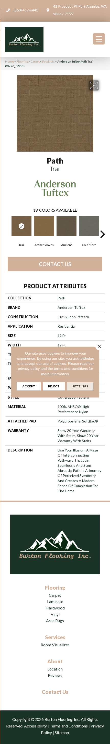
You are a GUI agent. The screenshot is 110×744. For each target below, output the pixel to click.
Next (102, 226)
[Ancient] (66, 226)
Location (55, 668)
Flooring (22, 61)
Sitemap (62, 732)
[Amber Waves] (44, 226)
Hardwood (55, 607)
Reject (54, 386)
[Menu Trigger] (99, 39)
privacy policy (29, 369)
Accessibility (35, 725)
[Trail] (21, 226)
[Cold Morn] (89, 226)
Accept (28, 386)
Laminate (55, 601)
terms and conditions (71, 369)
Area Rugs (55, 620)
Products (48, 61)
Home (9, 61)
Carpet (35, 61)
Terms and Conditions (69, 725)
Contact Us (55, 264)
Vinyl (55, 614)
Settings (80, 386)
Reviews (55, 675)
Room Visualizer (55, 644)
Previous (8, 226)
